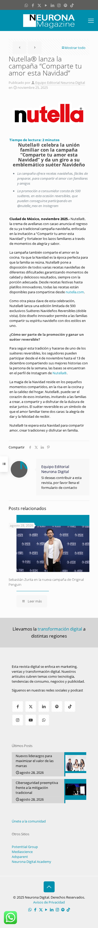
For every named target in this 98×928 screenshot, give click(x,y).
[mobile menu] (91, 20)
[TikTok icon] (72, 5)
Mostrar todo (75, 47)
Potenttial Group (25, 846)
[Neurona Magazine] (49, 20)
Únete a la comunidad (29, 821)
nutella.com (75, 292)
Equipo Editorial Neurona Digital (60, 82)
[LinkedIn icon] (52, 5)
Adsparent (20, 856)
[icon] (65, 5)
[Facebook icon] (33, 5)
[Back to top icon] (49, 886)
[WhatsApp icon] (26, 5)
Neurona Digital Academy (31, 861)
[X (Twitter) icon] (39, 5)
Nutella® (60, 373)
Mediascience (22, 851)
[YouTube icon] (46, 5)
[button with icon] (18, 706)
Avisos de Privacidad (49, 902)
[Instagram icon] (59, 5)
